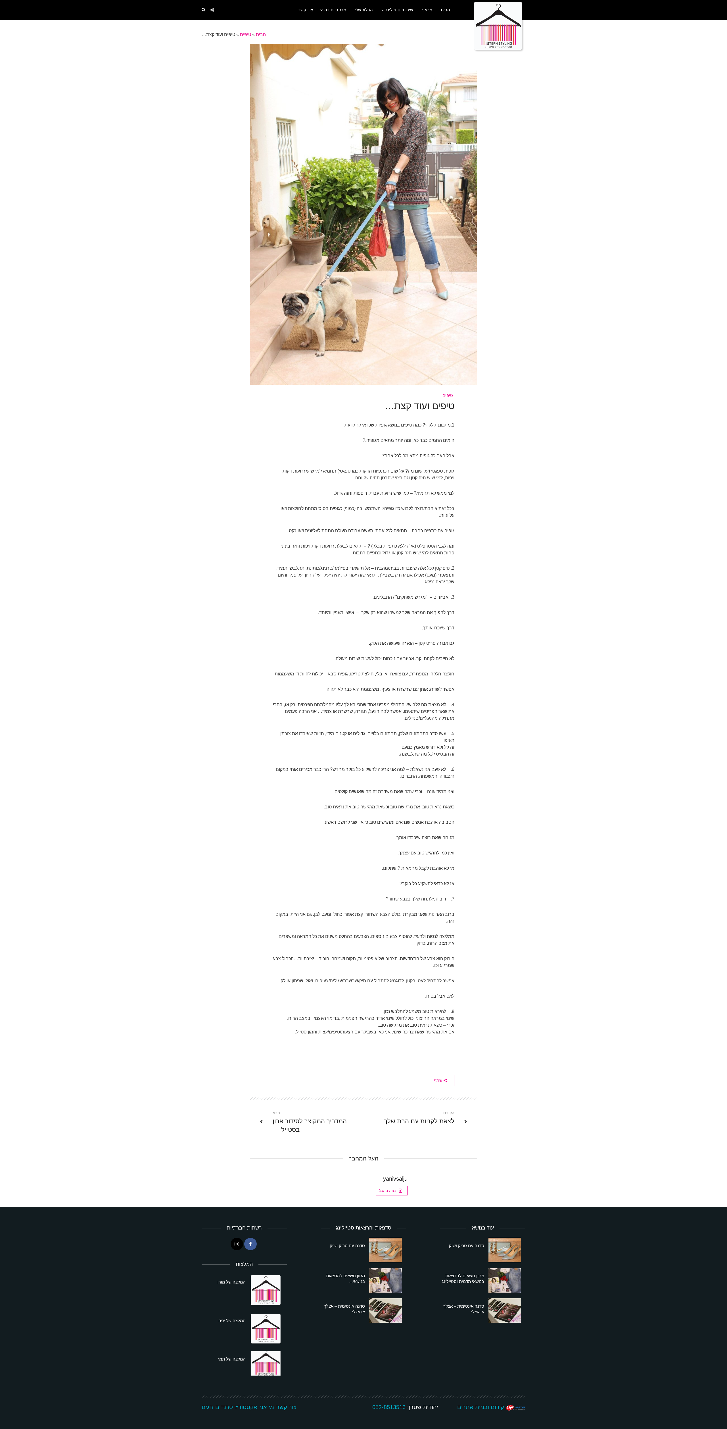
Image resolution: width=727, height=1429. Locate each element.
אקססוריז (246, 1407)
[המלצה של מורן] (266, 1290)
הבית (445, 9)
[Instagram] (237, 1244)
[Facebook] (250, 1244)
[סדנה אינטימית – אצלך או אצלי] (504, 1310)
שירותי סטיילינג (399, 9)
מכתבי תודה (335, 9)
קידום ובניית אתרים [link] (481, 1407)
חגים (207, 1407)
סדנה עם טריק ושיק (466, 1245)
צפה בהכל (387, 1190)
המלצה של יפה (232, 1320)
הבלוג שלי (364, 9)
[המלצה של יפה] (266, 1329)
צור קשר (305, 9)
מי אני (427, 9)
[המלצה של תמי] (266, 1363)
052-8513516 (389, 1407)
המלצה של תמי (232, 1359)
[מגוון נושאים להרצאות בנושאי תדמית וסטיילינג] (504, 1280)
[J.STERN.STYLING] (499, 26)
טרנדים (224, 1407)
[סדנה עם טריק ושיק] (504, 1250)
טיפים (245, 34)
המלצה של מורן (232, 1282)
